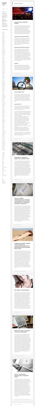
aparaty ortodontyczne (22, 346)
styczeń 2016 (3, 140)
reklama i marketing (4, 167)
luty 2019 (3, 108)
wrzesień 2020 (3, 97)
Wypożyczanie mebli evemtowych (21, 47)
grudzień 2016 (3, 131)
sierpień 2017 (3, 122)
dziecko (3, 158)
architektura (3, 154)
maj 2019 (3, 107)
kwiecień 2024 (3, 57)
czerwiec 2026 (3, 34)
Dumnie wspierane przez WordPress (18, 404)
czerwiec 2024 (3, 55)
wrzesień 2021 (3, 85)
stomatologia (23, 355)
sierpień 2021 (3, 86)
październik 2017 (4, 121)
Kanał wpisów (3, 181)
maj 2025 (3, 46)
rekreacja (3, 168)
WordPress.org (3, 183)
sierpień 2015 (3, 145)
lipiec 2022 (3, 74)
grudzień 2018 (3, 110)
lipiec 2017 (3, 123)
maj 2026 (3, 35)
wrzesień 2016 (3, 133)
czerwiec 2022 (3, 75)
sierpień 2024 (3, 53)
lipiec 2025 (3, 44)
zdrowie (3, 176)
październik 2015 (4, 143)
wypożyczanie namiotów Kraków (21, 22)
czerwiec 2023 (3, 66)
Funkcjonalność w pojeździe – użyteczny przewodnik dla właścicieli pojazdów (5, 26)
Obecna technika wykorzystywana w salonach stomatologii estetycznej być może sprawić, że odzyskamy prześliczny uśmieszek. (22, 201)
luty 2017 (3, 129)
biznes (2, 156)
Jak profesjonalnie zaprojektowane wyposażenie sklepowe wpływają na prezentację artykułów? (4, 20)
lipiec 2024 (3, 54)
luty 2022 (3, 79)
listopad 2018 (3, 111)
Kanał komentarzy (4, 182)
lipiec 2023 (3, 65)
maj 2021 (3, 89)
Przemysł (3, 165)
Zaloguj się (3, 180)
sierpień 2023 (3, 64)
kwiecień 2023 (3, 67)
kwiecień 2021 (3, 90)
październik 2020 (4, 96)
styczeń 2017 (3, 130)
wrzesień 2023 (3, 63)
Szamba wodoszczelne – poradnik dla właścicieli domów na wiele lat (4, 14)
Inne (19, 73)
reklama (3, 166)
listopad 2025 (3, 42)
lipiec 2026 (3, 33)
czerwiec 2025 (3, 45)
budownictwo (3, 157)
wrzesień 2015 (3, 144)
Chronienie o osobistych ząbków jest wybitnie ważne (21, 158)
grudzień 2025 (3, 41)
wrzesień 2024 (3, 52)
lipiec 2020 (3, 99)
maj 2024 (3, 56)
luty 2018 (3, 118)
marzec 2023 (3, 68)
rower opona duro (19, 92)
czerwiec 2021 (3, 88)
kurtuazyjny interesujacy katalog (4, 3)
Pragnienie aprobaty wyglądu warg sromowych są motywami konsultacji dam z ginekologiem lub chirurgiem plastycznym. (22, 246)
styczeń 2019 (3, 109)
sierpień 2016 (3, 134)
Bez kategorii (3, 155)
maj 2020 (3, 100)
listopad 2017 (3, 120)
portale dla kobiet (24, 271)
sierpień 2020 (3, 98)
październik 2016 (4, 132)
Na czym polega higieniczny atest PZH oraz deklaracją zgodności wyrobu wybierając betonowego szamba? (5, 17)
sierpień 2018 (3, 112)
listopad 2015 (3, 142)
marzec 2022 (3, 78)
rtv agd (3, 169)
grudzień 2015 (3, 141)
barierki (16, 63)
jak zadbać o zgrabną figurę (21, 290)
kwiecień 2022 (3, 77)
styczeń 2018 (3, 119)
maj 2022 (3, 76)
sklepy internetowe (4, 170)
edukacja (3, 159)
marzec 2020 (3, 101)
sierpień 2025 (3, 43)
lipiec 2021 (3, 87)
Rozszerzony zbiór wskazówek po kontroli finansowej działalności (4, 24)
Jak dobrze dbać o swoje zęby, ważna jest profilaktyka (22, 331)
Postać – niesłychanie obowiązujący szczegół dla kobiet (21, 375)
